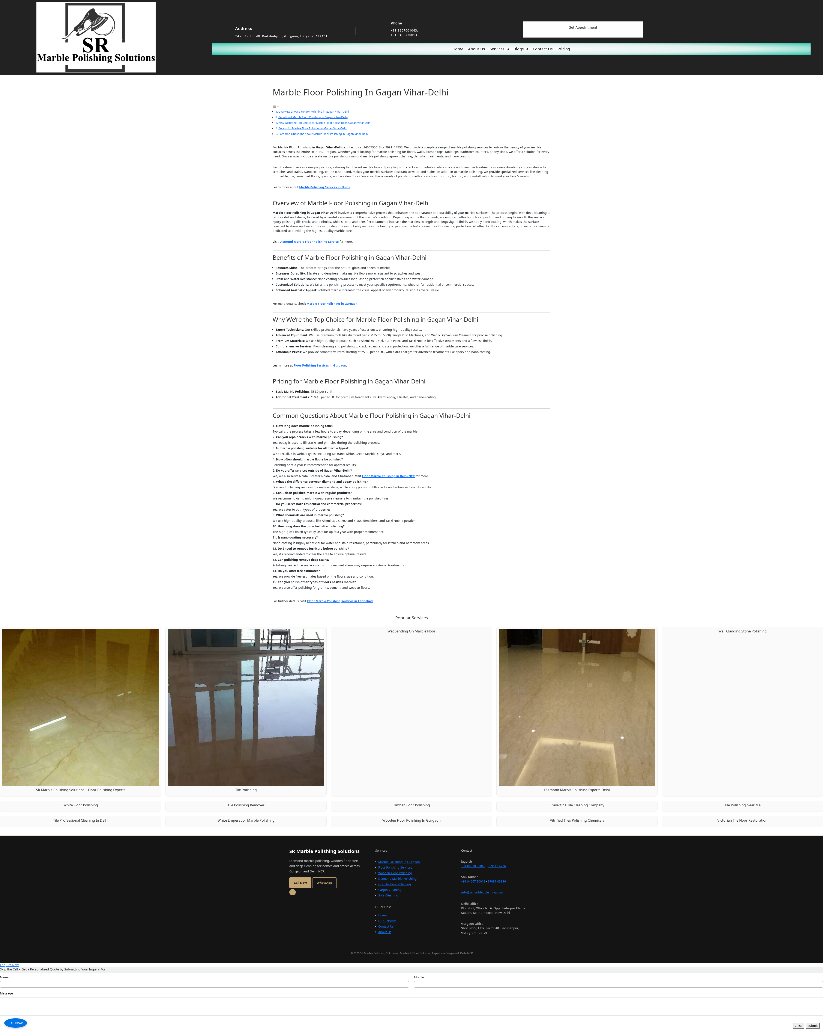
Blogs (519, 49)
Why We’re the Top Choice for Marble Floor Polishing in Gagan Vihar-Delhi (324, 123)
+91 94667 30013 (473, 881)
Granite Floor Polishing (394, 884)
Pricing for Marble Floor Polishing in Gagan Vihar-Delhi (312, 128)
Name (4, 977)
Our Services (387, 921)
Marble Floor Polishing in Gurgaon (332, 304)
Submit (813, 1026)
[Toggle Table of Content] (276, 106)
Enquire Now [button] (9, 965)
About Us (476, 49)
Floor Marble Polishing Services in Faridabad (340, 601)
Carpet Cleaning (390, 890)
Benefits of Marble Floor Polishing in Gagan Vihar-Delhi (313, 117)
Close (798, 1026)
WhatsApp (324, 883)
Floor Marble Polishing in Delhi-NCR (388, 476)
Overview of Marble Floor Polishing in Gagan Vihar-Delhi (313, 111)
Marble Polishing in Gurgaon (399, 862)
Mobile (419, 977)
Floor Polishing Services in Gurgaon (320, 365)
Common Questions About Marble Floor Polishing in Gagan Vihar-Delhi (323, 134)
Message (6, 993)
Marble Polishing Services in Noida (324, 187)
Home (457, 49)
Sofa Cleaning (388, 895)
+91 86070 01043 (473, 866)
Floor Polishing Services (395, 867)
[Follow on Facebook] (292, 892)
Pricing (563, 49)
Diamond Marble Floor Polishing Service (309, 242)
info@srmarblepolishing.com (482, 892)
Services (497, 49)
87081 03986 (497, 881)
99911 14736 (497, 866)
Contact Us (543, 49)
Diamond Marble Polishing (397, 879)
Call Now (16, 1023)
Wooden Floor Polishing (395, 873)
